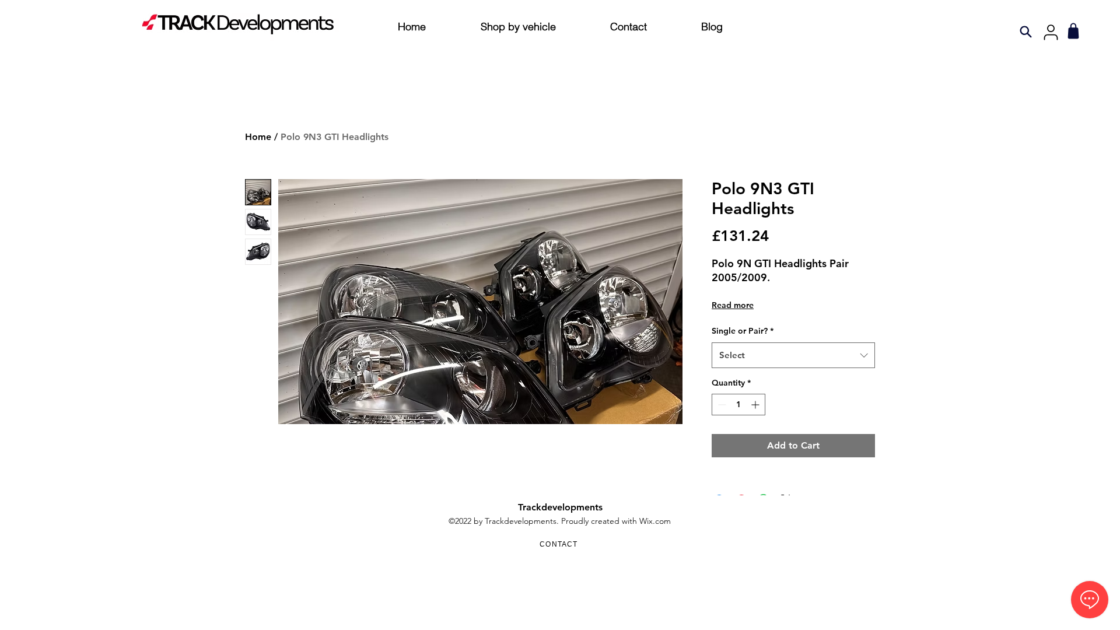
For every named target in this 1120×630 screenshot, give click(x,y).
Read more (733, 305)
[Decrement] (720, 404)
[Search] (1026, 31)
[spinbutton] (738, 404)
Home (258, 136)
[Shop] (1073, 31)
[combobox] (793, 355)
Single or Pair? (743, 331)
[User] (1050, 32)
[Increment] (756, 404)
